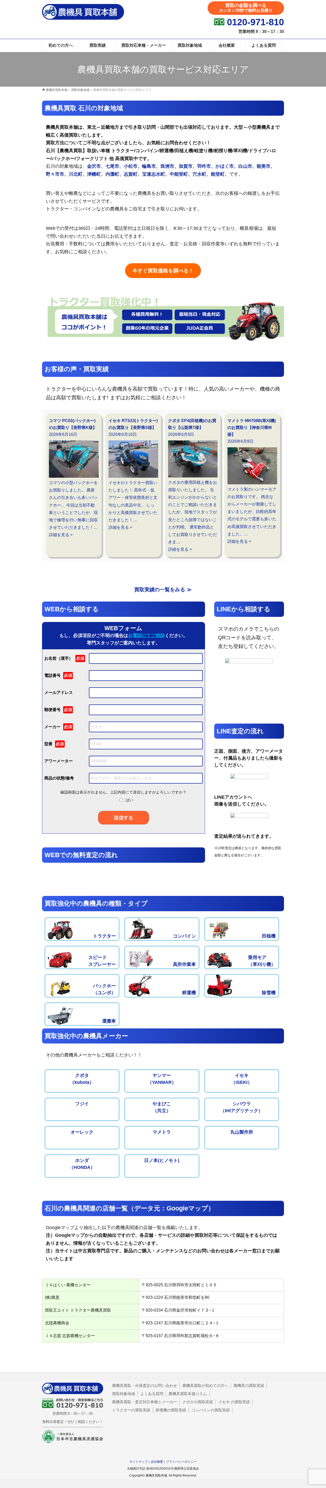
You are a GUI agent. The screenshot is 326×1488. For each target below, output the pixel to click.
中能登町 (179, 174)
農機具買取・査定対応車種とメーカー (144, 1402)
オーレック (82, 1132)
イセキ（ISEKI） (241, 1079)
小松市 (131, 166)
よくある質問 (151, 1393)
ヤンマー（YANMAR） (161, 1079)
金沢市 (94, 166)
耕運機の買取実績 (171, 1410)
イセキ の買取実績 (234, 1402)
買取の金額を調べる (246, 8)
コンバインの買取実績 (211, 1410)
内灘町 (112, 174)
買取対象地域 (123, 1393)
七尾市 (112, 166)
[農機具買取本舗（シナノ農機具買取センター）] (83, 16)
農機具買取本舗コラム (188, 1393)
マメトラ (162, 1132)
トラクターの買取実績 (131, 1410)
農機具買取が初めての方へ (205, 1385)
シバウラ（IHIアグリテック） (241, 1107)
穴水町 (199, 174)
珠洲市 (167, 166)
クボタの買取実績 (197, 1402)
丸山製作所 (241, 1132)
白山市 (245, 166)
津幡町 (94, 174)
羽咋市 (204, 166)
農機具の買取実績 (249, 1385)
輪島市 (149, 166)
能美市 (263, 166)
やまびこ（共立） (162, 1107)
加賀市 (186, 166)
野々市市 (55, 174)
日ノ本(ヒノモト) (161, 1160)
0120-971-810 (255, 22)
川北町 (76, 174)
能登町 (218, 174)
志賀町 (131, 174)
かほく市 (224, 166)
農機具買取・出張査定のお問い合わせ (144, 1385)
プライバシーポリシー (181, 1461)
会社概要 (157, 1461)
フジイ (82, 1103)
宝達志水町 (153, 174)
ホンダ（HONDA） (82, 1164)
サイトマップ (138, 1461)
